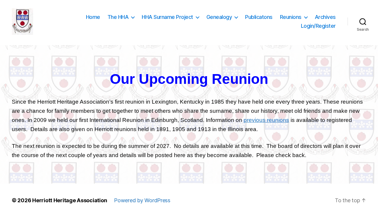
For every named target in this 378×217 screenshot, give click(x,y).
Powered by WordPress (142, 200)
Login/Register (318, 26)
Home (93, 17)
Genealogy (219, 17)
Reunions (291, 17)
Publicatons (259, 17)
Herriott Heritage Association (69, 200)
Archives (325, 17)
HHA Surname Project (167, 17)
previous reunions (266, 120)
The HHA (118, 17)
